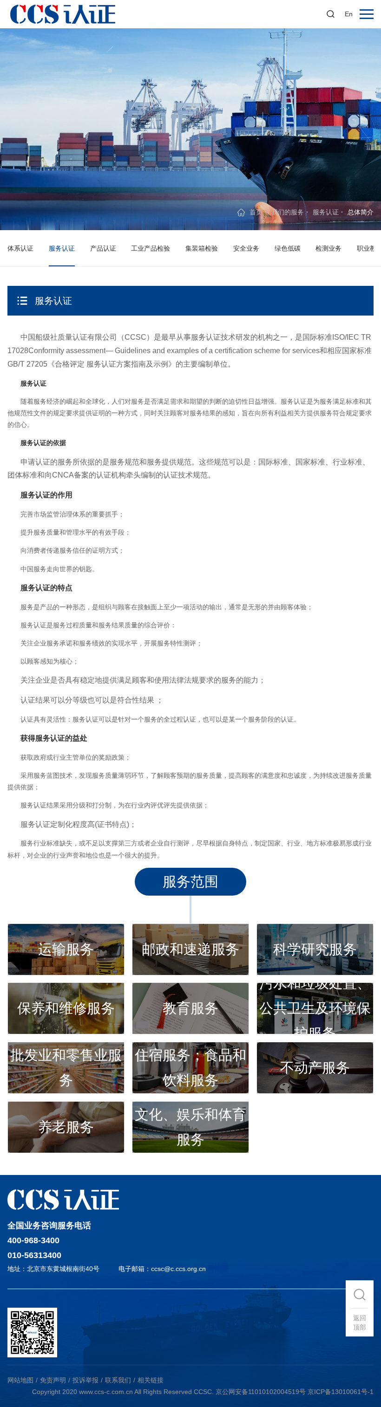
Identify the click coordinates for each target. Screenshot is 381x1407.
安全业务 (246, 248)
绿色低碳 (288, 248)
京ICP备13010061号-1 (341, 1391)
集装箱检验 (201, 248)
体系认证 (20, 248)
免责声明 (53, 1380)
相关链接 (151, 1380)
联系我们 (118, 1380)
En (349, 14)
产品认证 (103, 248)
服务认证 (326, 212)
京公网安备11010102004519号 (261, 1391)
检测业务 (328, 248)
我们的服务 (287, 212)
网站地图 (20, 1380)
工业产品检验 (150, 248)
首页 (256, 212)
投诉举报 (85, 1380)
